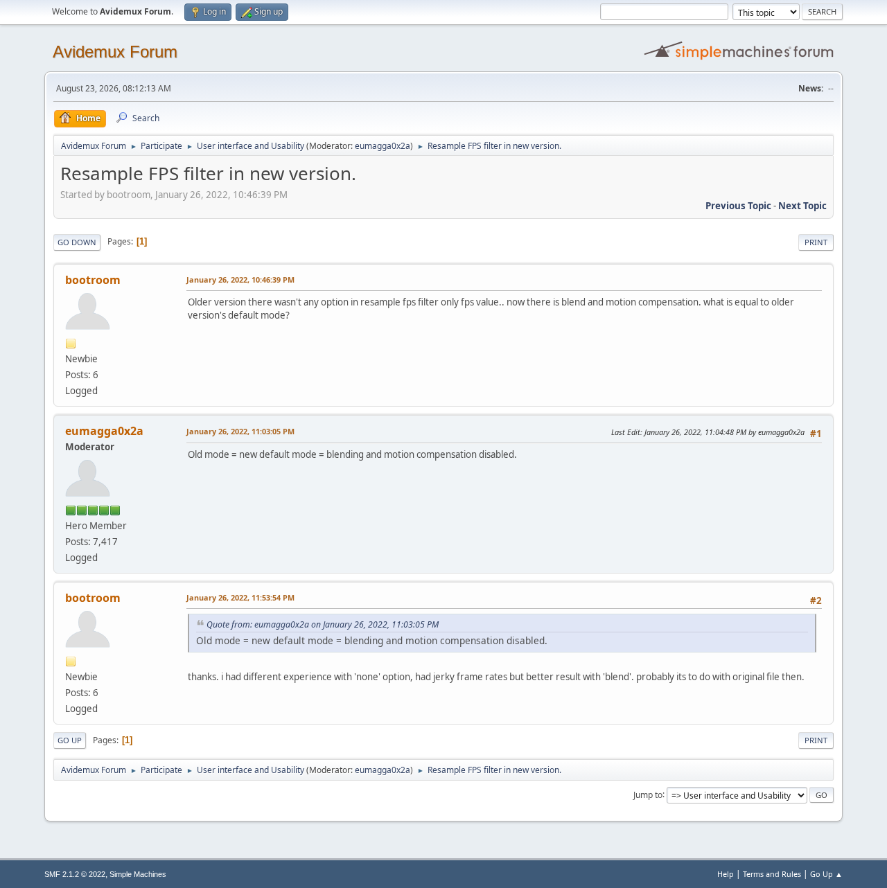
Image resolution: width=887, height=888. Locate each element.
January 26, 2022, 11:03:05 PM (240, 431)
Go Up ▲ (826, 874)
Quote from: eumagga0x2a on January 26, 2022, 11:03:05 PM (323, 624)
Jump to (647, 794)
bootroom (93, 279)
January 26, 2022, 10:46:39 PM (240, 279)
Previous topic (738, 205)
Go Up (70, 740)
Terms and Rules (772, 874)
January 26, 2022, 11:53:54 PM (240, 597)
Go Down (77, 242)
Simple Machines (137, 874)
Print (816, 242)
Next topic (802, 205)
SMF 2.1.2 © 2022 (74, 874)
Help (725, 874)
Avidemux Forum (115, 51)
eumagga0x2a (382, 146)
